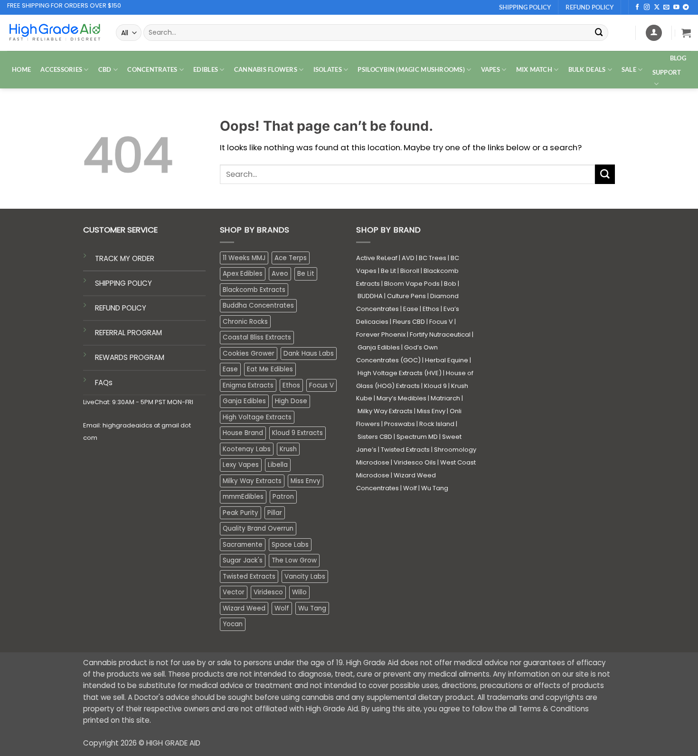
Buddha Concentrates (258, 305)
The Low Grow (294, 560)
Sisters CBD (375, 436)
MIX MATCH (534, 69)
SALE (629, 69)
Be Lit (305, 273)
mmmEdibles (243, 496)
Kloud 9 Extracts (297, 432)
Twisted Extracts (249, 576)
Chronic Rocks (245, 321)
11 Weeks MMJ (244, 257)
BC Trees (432, 257)
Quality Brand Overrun (258, 528)
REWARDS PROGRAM (129, 357)
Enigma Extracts (248, 385)
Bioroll (409, 270)
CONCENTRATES (152, 69)
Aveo (280, 273)
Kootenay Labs (247, 449)
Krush (288, 449)
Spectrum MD (417, 436)
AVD (408, 257)
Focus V (321, 385)
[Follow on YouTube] (676, 7)
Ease (230, 369)
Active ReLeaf (376, 257)
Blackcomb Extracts (254, 289)
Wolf (281, 608)
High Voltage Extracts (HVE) (400, 373)
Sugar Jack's (243, 560)
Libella (278, 464)
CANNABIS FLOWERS (265, 69)
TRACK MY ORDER (124, 258)
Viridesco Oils (415, 462)
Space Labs (290, 544)
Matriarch (445, 398)
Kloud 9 (435, 385)
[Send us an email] (666, 7)
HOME (21, 69)
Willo (299, 592)
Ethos (291, 385)
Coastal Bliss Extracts (257, 337)
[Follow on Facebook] (637, 7)
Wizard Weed (244, 608)
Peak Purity (240, 512)
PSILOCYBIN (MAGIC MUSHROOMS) (411, 69)
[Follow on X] (657, 7)
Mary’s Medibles (401, 398)
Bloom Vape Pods (412, 283)
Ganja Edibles (244, 401)
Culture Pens (406, 295)
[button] (686, 32)
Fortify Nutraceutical (440, 334)
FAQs (104, 383)
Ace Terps (290, 257)
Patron (283, 496)
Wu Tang (312, 608)
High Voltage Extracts (257, 417)
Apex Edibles (243, 273)
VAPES (490, 69)
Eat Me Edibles (270, 369)
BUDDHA (370, 295)
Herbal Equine (446, 360)
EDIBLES (205, 69)
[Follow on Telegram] (686, 7)
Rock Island (436, 423)
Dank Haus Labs (308, 353)
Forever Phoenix (381, 334)
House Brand (243, 432)
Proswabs (399, 423)
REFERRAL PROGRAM (128, 333)
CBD (105, 69)
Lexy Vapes (241, 464)
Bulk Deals (587, 69)
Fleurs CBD (409, 321)
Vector (234, 592)
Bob (450, 283)
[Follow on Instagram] (647, 7)
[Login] (654, 33)
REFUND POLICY (120, 308)
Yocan (233, 624)
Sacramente (243, 544)
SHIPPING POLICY (123, 283)
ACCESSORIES (61, 69)
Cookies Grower (248, 353)
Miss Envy (306, 480)
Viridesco (268, 592)
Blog (678, 58)
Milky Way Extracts (252, 480)
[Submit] (598, 32)
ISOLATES (327, 69)
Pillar (274, 512)
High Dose (291, 401)
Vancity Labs (304, 576)
